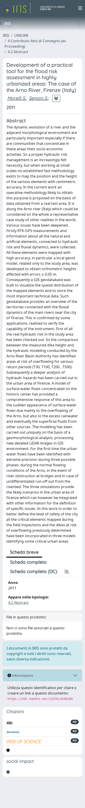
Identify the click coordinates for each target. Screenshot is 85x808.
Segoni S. (38, 98)
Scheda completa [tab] (28, 562)
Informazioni (22, 675)
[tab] (67, 571)
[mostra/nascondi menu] (80, 8)
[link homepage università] (54, 8)
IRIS (6, 35)
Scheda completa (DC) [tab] (33, 571)
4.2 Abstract (18, 51)
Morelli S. (16, 98)
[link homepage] (16, 8)
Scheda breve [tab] (24, 552)
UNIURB (21, 35)
